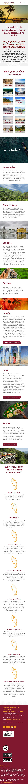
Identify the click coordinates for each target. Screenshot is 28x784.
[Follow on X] (7, 727)
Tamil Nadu (20, 132)
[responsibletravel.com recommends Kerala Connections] (8, 736)
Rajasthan (8, 132)
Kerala (20, 113)
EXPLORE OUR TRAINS (10, 444)
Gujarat (8, 95)
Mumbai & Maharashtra (8, 121)
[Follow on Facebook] (4, 727)
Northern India (20, 122)
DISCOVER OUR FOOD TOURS (11, 397)
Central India (8, 85)
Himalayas (20, 95)
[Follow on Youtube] (15, 727)
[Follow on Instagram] (12, 727)
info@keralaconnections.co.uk (13, 719)
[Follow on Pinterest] (9, 727)
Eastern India (20, 85)
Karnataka (8, 113)
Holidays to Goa (8, 104)
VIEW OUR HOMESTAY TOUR (12, 342)
